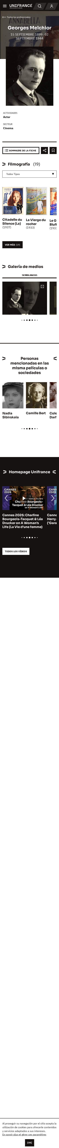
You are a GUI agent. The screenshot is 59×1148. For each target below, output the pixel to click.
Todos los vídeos (16, 551)
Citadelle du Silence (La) (12, 222)
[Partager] (44, 150)
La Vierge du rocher (36, 222)
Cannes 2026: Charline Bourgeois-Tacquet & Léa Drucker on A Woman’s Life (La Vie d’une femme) (22, 521)
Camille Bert (36, 413)
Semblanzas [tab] (29, 275)
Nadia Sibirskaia (10, 415)
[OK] (29, 1142)
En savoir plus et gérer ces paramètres (24, 1134)
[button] (42, 287)
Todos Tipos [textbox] (13, 174)
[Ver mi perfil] (51, 6)
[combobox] (29, 174)
